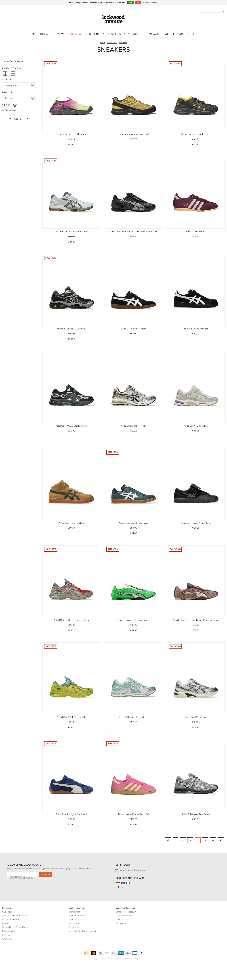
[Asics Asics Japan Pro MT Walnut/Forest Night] (71, 484)
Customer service (10, 919)
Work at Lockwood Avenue (14, 916)
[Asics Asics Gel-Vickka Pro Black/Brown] (133, 289)
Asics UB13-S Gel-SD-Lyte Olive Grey (71, 620)
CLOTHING (93, 34)
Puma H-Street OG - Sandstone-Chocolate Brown (196, 620)
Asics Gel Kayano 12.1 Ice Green (133, 717)
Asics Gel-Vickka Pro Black (133, 329)
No (138, 3)
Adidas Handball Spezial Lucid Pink (133, 814)
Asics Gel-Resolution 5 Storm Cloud (71, 231)
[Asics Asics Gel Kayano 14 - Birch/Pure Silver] (133, 387)
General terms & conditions (15, 927)
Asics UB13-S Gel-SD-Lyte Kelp (71, 717)
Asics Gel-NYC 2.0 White (196, 426)
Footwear (112, 43)
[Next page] (27, 118)
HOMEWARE (152, 34)
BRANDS (178, 34)
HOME (32, 34)
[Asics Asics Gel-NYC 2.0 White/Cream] (196, 387)
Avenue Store (10, 110)
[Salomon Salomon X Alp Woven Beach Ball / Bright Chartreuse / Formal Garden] (133, 95)
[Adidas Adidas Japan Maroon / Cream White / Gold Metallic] (196, 192)
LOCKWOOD (47, 34)
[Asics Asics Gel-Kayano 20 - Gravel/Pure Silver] (196, 775)
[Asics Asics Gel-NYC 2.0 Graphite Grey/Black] (71, 387)
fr (128, 883)
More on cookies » (150, 3)
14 (213, 840)
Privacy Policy (8, 931)
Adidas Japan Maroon (196, 231)
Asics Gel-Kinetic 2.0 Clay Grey (71, 329)
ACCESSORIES (112, 34)
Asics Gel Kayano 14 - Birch (133, 426)
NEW (61, 34)
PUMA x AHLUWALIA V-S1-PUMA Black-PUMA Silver (133, 231)
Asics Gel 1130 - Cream (195, 717)
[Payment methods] (86, 952)
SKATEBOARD (133, 34)
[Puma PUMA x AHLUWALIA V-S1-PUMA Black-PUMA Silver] (133, 192)
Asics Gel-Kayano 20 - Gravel (196, 814)
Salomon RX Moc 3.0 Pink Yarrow (71, 134)
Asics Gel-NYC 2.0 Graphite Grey (71, 426)
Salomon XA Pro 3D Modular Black (196, 134)
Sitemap (6, 935)
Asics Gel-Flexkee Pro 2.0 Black (195, 523)
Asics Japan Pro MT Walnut (71, 523)
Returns (5, 923)
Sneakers (123, 43)
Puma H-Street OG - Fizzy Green (133, 620)
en (123, 883)
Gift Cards (7, 939)
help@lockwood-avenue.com (133, 870)
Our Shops (7, 912)
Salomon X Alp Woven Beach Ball (133, 134)
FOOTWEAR (75, 34)
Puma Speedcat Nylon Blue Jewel (71, 814)
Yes (130, 3)
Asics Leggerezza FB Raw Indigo (133, 523)
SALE (167, 34)
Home (102, 43)
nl (118, 883)
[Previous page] (10, 118)
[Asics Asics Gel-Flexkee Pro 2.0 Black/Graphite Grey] (196, 484)
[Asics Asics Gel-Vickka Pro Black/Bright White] (196, 289)
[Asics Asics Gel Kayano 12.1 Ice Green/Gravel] (133, 678)
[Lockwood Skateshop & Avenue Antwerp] (113, 19)
